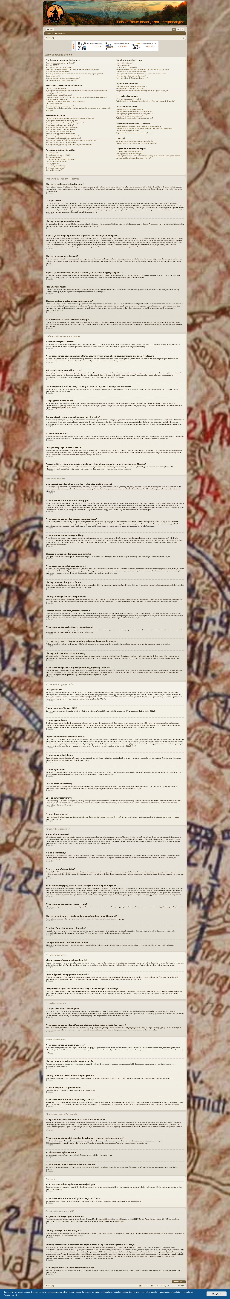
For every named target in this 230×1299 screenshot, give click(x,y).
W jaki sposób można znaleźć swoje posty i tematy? (134, 118)
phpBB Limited (106, 1219)
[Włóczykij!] (55, 13)
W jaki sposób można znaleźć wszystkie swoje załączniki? (136, 143)
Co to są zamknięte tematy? (55, 168)
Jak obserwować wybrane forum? (127, 131)
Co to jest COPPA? (52, 65)
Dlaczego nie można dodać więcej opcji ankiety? (62, 127)
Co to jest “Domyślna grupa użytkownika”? (131, 76)
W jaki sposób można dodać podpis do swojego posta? (65, 123)
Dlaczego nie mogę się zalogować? (58, 71)
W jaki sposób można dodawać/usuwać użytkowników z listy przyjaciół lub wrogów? (145, 101)
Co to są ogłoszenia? (53, 164)
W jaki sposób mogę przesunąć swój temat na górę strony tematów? (69, 144)
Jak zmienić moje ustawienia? (56, 88)
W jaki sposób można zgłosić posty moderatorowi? (63, 138)
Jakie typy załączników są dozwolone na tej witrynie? (134, 141)
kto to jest (94, 1250)
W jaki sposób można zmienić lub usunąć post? (62, 121)
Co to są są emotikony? (54, 157)
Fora (51, 29)
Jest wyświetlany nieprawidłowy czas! (59, 95)
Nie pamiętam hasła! (53, 76)
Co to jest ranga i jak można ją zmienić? (60, 106)
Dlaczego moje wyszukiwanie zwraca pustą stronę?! (134, 114)
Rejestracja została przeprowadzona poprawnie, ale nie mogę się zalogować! (72, 69)
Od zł (95, 46)
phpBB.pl (59, 408)
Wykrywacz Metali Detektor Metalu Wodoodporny (149, 44)
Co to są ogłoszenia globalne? (56, 161)
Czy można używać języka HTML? (58, 155)
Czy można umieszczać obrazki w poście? (60, 159)
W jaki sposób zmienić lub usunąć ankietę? (61, 129)
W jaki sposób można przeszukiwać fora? (130, 109)
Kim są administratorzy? (124, 63)
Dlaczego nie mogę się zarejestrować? (59, 67)
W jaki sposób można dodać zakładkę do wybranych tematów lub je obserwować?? (145, 128)
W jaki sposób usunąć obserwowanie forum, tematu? (134, 133)
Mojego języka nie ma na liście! (57, 99)
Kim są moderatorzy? (123, 65)
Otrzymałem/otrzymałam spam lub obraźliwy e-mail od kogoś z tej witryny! (142, 91)
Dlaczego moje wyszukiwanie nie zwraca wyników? (134, 111)
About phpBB (119, 1221)
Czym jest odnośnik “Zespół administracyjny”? (132, 78)
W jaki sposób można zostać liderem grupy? (131, 71)
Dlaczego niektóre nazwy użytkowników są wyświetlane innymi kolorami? (141, 74)
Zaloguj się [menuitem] (178, 30)
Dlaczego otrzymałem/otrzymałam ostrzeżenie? (62, 136)
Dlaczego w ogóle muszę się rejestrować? (60, 63)
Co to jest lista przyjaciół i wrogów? (128, 99)
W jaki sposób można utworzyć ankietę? (60, 125)
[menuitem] (174, 29)
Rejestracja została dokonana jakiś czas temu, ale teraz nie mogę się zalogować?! (74, 74)
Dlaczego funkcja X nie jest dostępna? (129, 154)
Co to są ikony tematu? (54, 170)
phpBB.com (71, 408)
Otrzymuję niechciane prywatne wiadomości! (131, 88)
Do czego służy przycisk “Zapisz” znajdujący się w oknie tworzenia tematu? (72, 140)
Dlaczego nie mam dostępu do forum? (59, 131)
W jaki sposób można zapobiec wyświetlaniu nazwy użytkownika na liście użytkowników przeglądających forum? (76, 92)
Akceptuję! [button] (216, 1294)
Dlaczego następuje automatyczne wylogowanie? (63, 78)
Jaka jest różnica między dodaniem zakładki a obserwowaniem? (138, 126)
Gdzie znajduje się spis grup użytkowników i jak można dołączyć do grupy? (142, 69)
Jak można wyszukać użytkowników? (129, 116)
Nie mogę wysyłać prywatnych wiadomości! (131, 86)
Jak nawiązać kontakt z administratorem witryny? (133, 158)
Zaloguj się (50, 33)
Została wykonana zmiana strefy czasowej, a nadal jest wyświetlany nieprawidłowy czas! (76, 97)
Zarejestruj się (61, 33)
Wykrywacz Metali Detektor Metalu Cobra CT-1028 (122, 44)
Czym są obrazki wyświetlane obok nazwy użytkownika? (65, 101)
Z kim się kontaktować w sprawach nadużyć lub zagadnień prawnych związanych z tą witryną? (149, 156)
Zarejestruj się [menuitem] (182, 30)
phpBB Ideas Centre (156, 1233)
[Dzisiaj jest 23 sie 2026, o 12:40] (183, 38)
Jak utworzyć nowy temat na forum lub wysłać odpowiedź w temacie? (70, 118)
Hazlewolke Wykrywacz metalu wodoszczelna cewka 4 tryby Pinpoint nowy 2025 (95, 44)
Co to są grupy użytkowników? (127, 67)
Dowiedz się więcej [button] (12, 1295)
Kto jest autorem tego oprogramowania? (130, 151)
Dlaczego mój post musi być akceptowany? (61, 142)
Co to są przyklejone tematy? (56, 166)
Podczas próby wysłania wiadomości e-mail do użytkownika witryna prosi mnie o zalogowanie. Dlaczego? (78, 109)
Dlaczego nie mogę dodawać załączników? (60, 134)
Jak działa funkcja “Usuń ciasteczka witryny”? (62, 80)
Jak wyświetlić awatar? (54, 104)
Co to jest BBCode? (52, 153)
